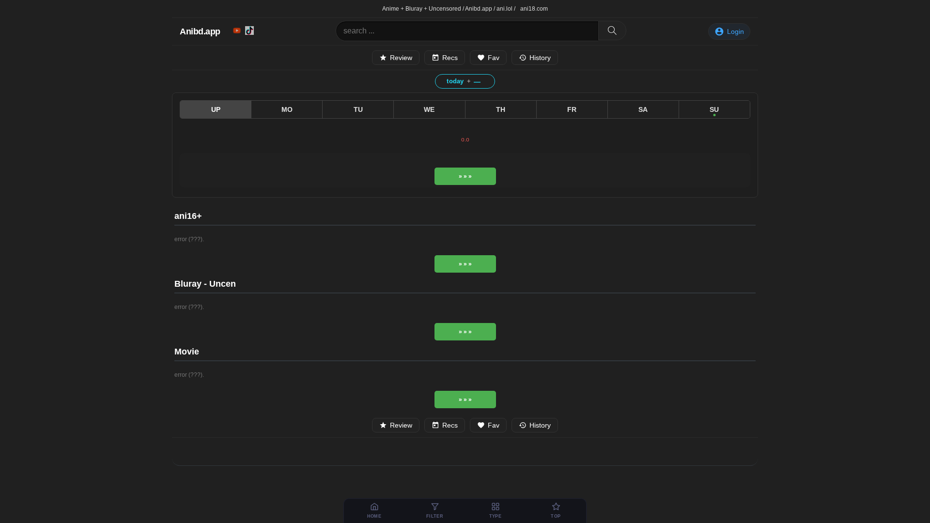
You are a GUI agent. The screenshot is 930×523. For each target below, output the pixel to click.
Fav (493, 58)
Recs (450, 58)
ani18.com (534, 8)
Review (401, 58)
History (540, 58)
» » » (465, 176)
